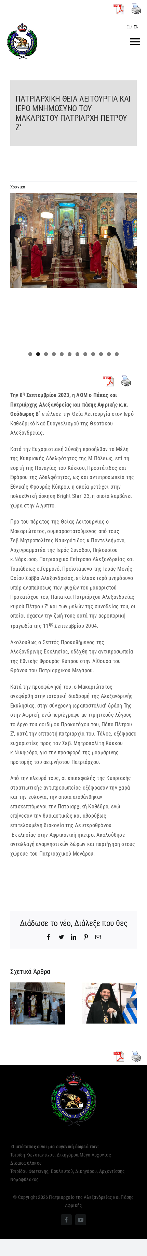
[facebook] (66, 1219)
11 (109, 354)
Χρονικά (17, 186)
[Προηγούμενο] (15, 1003)
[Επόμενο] (131, 1003)
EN (136, 26)
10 (101, 354)
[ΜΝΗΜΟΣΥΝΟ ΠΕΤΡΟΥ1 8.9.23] (73, 240)
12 (117, 354)
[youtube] (80, 1219)
